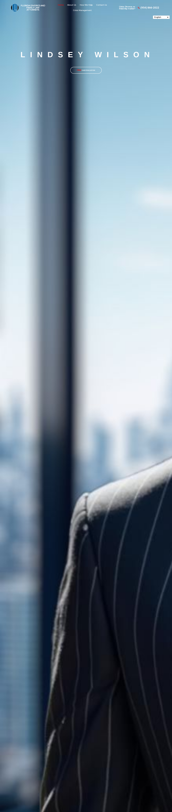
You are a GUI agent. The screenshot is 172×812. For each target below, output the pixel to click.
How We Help (86, 5)
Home (61, 5)
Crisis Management (82, 10)
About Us (71, 5)
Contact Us (101, 5)
